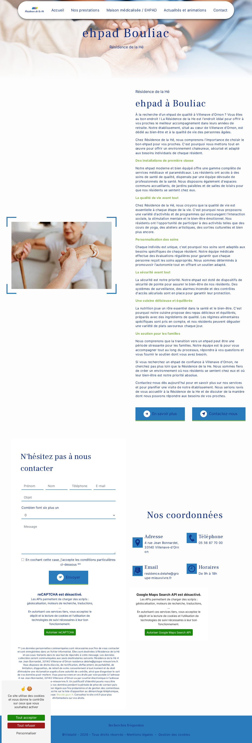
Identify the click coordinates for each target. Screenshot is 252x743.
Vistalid (71, 734)
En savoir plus (164, 413)
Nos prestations (85, 10)
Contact (220, 10)
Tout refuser (26, 725)
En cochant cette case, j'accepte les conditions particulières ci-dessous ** (70, 562)
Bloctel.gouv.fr (65, 694)
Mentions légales (140, 734)
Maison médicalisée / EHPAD (132, 10)
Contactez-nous (223, 413)
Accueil (57, 10)
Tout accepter (26, 718)
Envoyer (73, 577)
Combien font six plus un (40, 508)
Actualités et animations (185, 10)
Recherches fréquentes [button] (126, 725)
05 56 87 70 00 (211, 543)
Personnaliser (26, 733)
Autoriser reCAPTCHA (60, 632)
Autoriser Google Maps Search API (169, 632)
